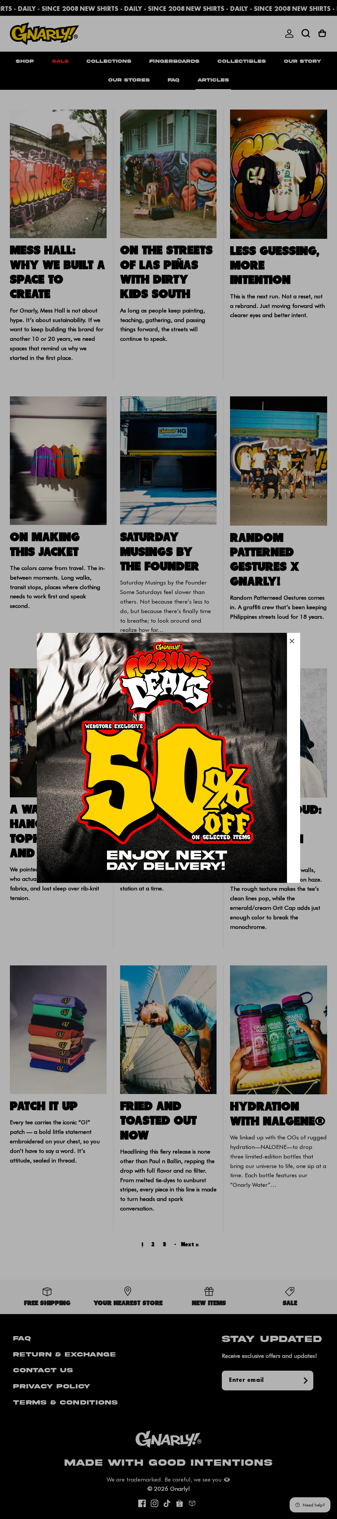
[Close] (292, 641)
